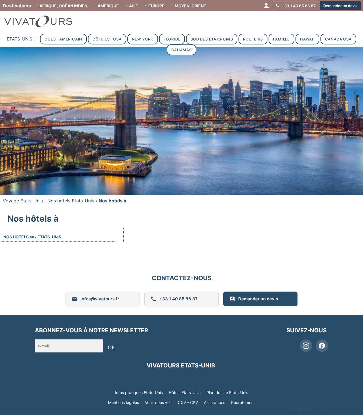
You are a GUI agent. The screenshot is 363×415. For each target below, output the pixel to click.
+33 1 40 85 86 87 (178, 298)
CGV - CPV (188, 402)
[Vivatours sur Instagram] (306, 345)
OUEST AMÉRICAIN (63, 39)
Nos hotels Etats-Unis (70, 201)
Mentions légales (123, 402)
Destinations (17, 5)
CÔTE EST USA (106, 39)
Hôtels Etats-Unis (185, 392)
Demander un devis (258, 298)
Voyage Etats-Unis (23, 201)
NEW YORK (142, 39)
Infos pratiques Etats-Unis (139, 392)
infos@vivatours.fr (100, 298)
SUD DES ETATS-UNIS (212, 39)
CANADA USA (338, 39)
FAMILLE (281, 39)
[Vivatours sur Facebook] (322, 345)
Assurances (214, 402)
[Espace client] (266, 5)
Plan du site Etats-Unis (227, 392)
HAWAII (307, 39)
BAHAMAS (181, 50)
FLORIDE (172, 39)
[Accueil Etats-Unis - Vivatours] (44, 21)
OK (111, 347)
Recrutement (243, 402)
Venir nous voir (158, 402)
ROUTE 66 (253, 39)
